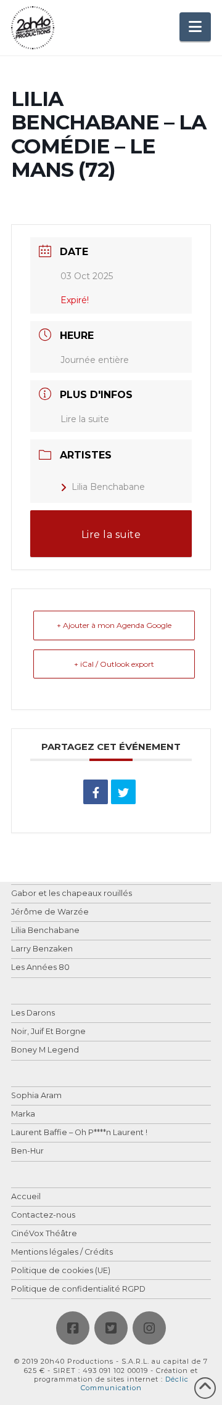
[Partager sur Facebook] (95, 792)
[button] (195, 26)
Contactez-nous (43, 1216)
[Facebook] (72, 1328)
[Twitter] (111, 1328)
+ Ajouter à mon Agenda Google (114, 625)
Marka (23, 1114)
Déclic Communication (135, 1383)
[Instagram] (149, 1328)
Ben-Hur (27, 1151)
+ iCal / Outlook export (114, 664)
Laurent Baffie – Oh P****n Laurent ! (79, 1133)
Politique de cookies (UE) (60, 1271)
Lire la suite (84, 419)
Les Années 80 (40, 968)
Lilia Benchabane (108, 486)
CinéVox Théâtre (44, 1234)
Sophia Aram (36, 1096)
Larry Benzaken (42, 949)
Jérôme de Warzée (50, 912)
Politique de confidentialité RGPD (78, 1289)
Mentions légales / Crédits (62, 1252)
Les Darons (33, 1013)
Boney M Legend (45, 1050)
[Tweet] (123, 792)
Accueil (26, 1197)
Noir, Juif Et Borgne (48, 1032)
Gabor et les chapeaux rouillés (71, 894)
